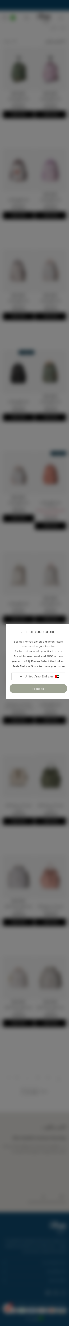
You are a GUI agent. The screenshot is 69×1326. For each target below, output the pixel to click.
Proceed (38, 688)
